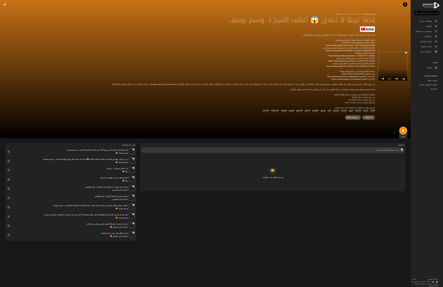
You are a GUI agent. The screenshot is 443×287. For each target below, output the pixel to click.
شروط (435, 284)
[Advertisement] (70, 259)
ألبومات (429, 26)
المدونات (422, 282)
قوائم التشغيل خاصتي (428, 84)
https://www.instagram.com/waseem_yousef (349, 79)
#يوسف (284, 110)
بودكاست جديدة (425, 21)
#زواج (351, 110)
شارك (367, 117)
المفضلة (434, 89)
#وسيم (291, 110)
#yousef (266, 110)
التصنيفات (428, 36)
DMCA (428, 282)
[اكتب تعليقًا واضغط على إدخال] (272, 150)
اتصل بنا (429, 284)
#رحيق (323, 110)
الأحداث (429, 67)
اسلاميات (338, 14)
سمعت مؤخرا (432, 80)
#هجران (336, 110)
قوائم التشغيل (426, 41)
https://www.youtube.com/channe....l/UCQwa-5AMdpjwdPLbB (350, 50)
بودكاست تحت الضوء (424, 31)
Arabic (414, 279)
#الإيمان (315, 110)
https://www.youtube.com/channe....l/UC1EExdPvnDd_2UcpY (350, 66)
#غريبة (365, 110)
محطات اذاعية (426, 51)
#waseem (275, 110)
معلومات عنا (414, 282)
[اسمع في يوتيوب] (367, 29)
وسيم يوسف (370, 14)
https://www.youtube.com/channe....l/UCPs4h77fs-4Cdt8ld (351, 55)
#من (329, 110)
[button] (427, 13)
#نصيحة (344, 110)
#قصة (372, 110)
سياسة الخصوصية (420, 284)
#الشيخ (307, 110)
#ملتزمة (358, 110)
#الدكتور (299, 110)
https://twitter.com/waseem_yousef (356, 74)
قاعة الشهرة (426, 46)
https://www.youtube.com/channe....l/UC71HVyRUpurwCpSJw (350, 45)
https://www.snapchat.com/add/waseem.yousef (346, 76)
